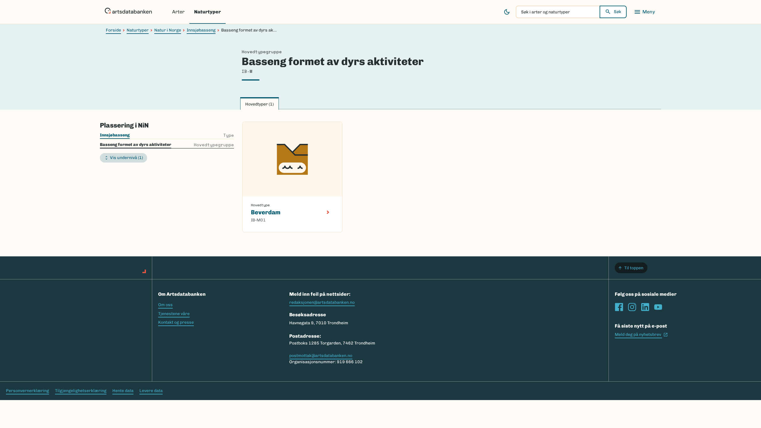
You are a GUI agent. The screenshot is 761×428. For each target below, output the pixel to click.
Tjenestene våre (174, 313)
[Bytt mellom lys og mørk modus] (506, 12)
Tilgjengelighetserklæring (80, 390)
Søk (617, 11)
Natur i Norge (167, 30)
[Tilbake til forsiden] (128, 12)
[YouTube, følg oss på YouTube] (658, 307)
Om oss (165, 304)
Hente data (122, 390)
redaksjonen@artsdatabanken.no (322, 302)
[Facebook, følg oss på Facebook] (619, 307)
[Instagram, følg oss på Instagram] (632, 307)
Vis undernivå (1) (126, 157)
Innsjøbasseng (201, 30)
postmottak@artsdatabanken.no (320, 355)
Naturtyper (207, 12)
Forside (113, 30)
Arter (178, 12)
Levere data (151, 390)
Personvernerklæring (27, 390)
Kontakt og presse (176, 322)
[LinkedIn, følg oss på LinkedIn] (645, 307)
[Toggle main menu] (644, 12)
